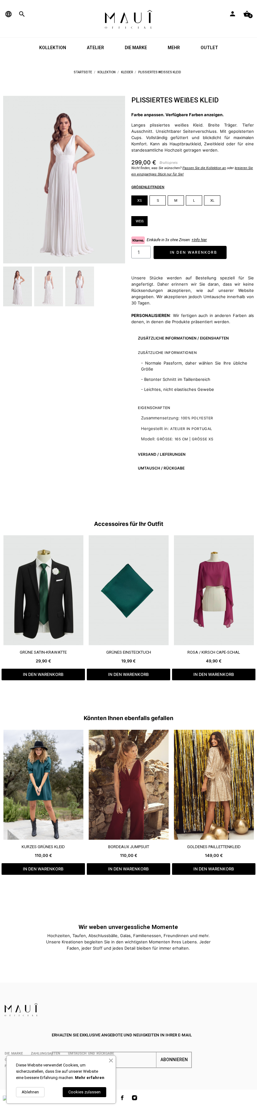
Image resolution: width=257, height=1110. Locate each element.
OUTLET (209, 47)
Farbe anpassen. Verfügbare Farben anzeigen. (177, 114)
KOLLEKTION (52, 47)
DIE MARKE (136, 47)
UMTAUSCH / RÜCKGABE (161, 468)
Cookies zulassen (84, 1092)
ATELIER (95, 47)
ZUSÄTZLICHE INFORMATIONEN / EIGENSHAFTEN (183, 338)
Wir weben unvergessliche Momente (128, 927)
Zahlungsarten (45, 1053)
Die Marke (14, 1053)
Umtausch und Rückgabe (91, 1053)
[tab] (192, 338)
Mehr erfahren (89, 1077)
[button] (11, 180)
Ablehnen (30, 1092)
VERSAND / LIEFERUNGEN (162, 454)
